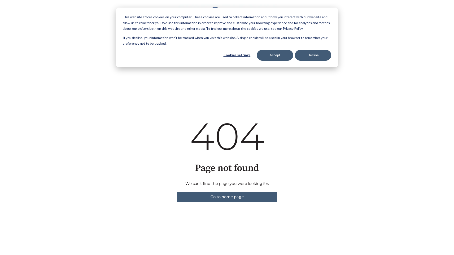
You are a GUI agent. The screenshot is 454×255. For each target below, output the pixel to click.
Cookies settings (236, 55)
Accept (275, 55)
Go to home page (227, 197)
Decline (313, 55)
